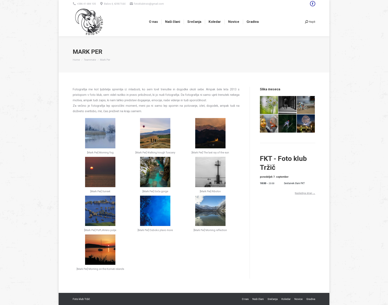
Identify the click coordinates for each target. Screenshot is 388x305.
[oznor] (100, 249)
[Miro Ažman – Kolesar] (306, 105)
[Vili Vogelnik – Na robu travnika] (269, 105)
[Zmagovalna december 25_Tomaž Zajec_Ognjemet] (306, 123)
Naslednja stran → (305, 193)
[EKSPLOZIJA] (287, 123)
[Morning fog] (100, 133)
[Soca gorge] (155, 172)
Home (76, 59)
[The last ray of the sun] (210, 133)
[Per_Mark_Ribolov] (210, 172)
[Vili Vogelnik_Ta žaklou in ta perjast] (269, 123)
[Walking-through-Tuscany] (155, 133)
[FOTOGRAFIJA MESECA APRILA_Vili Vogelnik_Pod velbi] (287, 105)
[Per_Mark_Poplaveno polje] (100, 211)
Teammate (90, 59)
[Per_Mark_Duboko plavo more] (155, 211)
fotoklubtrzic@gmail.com (149, 3)
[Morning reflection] (210, 211)
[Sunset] (100, 172)
